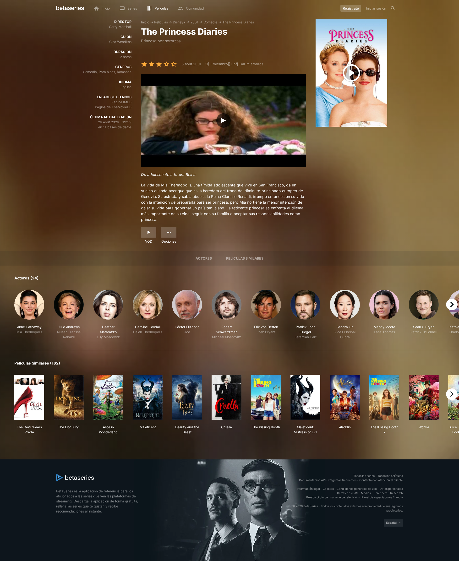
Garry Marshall (120, 27)
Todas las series (364, 476)
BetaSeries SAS (347, 493)
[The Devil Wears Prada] (29, 397)
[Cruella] (226, 397)
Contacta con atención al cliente (381, 480)
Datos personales (391, 488)
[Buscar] (393, 8)
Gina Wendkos (120, 42)
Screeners (380, 493)
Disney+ (179, 22)
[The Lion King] (69, 397)
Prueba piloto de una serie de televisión (332, 497)
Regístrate (351, 8)
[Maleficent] (148, 397)
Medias (366, 493)
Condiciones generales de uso (357, 488)
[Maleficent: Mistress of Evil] (305, 397)
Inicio (145, 22)
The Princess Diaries (238, 22)
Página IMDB (121, 102)
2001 (194, 22)
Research (396, 493)
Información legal (308, 488)
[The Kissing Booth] (266, 397)
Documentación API (312, 480)
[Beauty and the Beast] (187, 397)
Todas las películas (390, 476)
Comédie (210, 22)
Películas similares (244, 258)
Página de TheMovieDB (113, 107)
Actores (204, 258)
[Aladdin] (345, 397)
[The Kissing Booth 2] (384, 397)
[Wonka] (424, 397)
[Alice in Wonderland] (108, 397)
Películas (161, 22)
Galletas (328, 488)
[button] (29, 314)
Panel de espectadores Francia (382, 497)
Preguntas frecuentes (342, 480)
